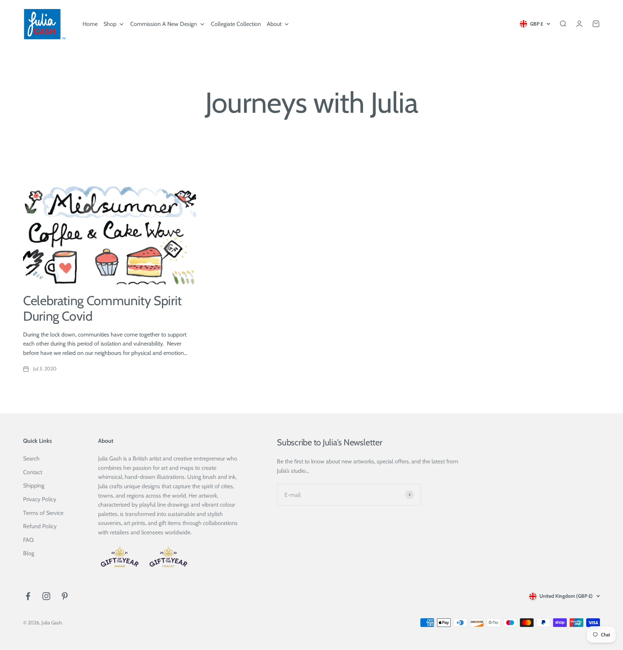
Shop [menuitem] (109, 24)
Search (31, 458)
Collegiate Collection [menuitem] (236, 24)
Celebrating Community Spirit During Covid (102, 308)
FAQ (28, 540)
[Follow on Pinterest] (65, 596)
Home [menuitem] (90, 24)
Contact (32, 472)
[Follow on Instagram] (46, 596)
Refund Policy (40, 526)
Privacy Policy (39, 499)
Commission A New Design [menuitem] (163, 24)
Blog (28, 553)
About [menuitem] (274, 24)
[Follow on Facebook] (28, 596)
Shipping (33, 485)
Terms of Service (43, 512)
